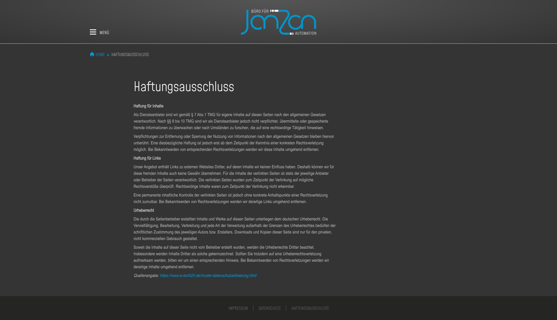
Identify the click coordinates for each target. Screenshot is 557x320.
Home (100, 54)
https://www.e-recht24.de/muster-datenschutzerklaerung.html (208, 275)
